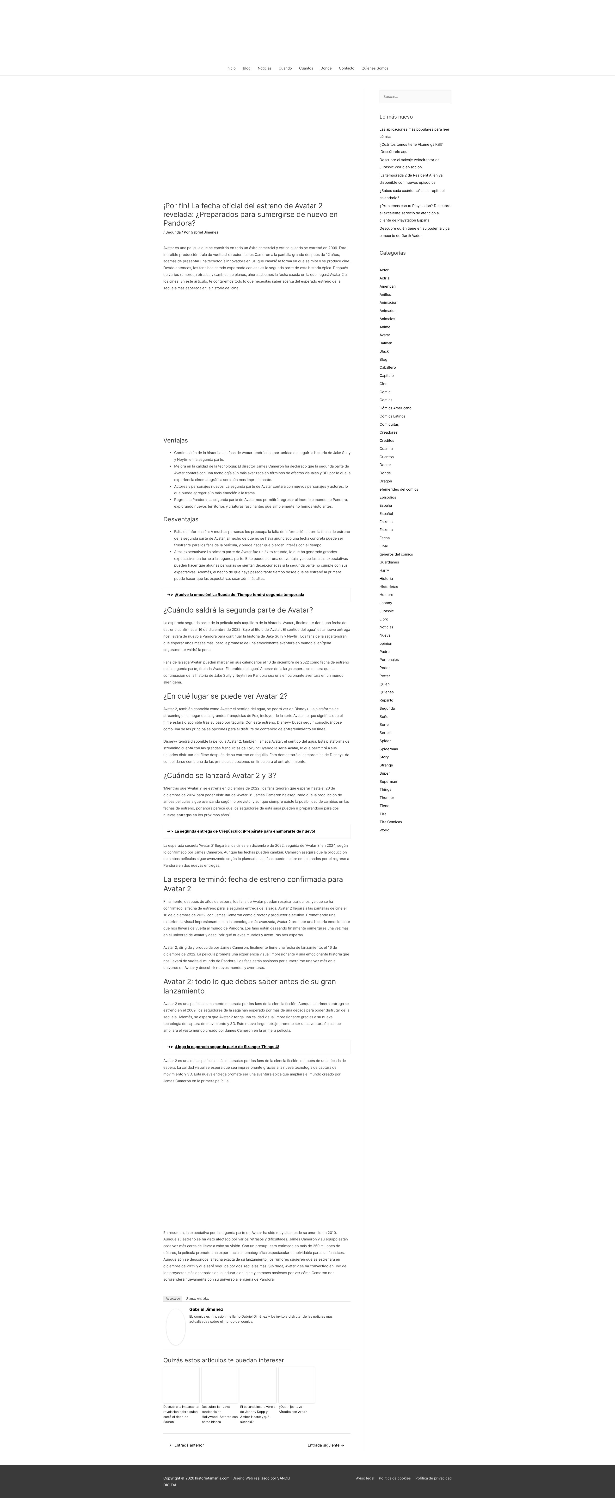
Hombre (386, 594)
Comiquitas (389, 424)
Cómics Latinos (393, 416)
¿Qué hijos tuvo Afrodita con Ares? (293, 1409)
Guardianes (389, 562)
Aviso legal (365, 1478)
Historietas (389, 586)
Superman (388, 781)
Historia (386, 578)
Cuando (285, 68)
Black (384, 351)
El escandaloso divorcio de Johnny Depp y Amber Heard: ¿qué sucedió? (257, 1414)
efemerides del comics (399, 489)
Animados (388, 310)
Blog (247, 68)
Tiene (384, 805)
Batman (386, 343)
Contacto (346, 68)
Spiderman (389, 749)
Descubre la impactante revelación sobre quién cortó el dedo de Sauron (181, 1414)
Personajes (389, 659)
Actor (384, 270)
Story (384, 757)
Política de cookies (395, 1478)
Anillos (385, 294)
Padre (385, 651)
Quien (385, 684)
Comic (385, 392)
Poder (385, 667)
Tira (383, 814)
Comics (386, 400)
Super (385, 773)
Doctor (385, 464)
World (384, 830)
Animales (387, 318)
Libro (384, 619)
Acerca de (173, 1298)
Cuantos (306, 68)
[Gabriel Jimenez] (175, 1326)
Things (385, 789)
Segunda (173, 232)
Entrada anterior (187, 1445)
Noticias (264, 68)
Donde (326, 68)
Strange (386, 765)
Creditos (387, 440)
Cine (383, 383)
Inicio (231, 68)
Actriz (384, 278)
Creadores (389, 432)
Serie (384, 724)
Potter (385, 676)
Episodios (388, 497)
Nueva (385, 635)
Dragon (386, 481)
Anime (385, 327)
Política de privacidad (433, 1478)
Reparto (386, 700)
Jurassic (387, 611)
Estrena (386, 521)
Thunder (387, 797)
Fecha (385, 538)
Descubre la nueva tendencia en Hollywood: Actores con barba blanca (220, 1414)
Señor (385, 716)
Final (384, 546)
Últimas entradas (197, 1298)
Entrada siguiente (326, 1445)
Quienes (387, 692)
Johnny (386, 602)
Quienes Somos (375, 68)
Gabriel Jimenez (206, 1309)
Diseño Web (243, 1478)
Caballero (388, 367)
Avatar (385, 335)
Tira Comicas (391, 822)
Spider (385, 741)
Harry (384, 570)
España (386, 505)
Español (386, 513)
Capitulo (387, 375)
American (388, 286)
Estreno (386, 529)
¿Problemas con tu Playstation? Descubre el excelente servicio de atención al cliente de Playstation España (415, 212)
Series (385, 732)
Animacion (388, 302)
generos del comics (396, 554)
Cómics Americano (396, 408)
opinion (386, 643)
